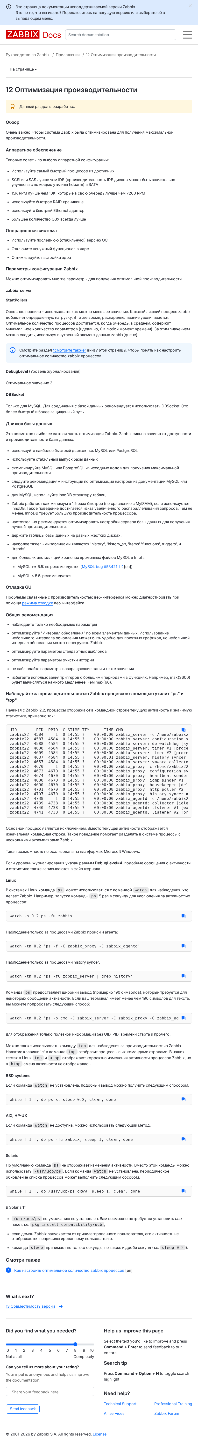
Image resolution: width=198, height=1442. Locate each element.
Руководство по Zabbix (28, 54)
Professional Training (173, 1403)
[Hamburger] (187, 35)
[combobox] (121, 34)
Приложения (68, 54)
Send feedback (23, 1409)
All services (114, 1413)
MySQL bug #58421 (99, 566)
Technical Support (120, 1403)
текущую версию (114, 12)
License (99, 1434)
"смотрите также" (69, 350)
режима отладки (37, 602)
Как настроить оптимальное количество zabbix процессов (69, 1270)
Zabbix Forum (166, 1413)
